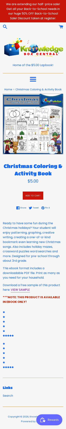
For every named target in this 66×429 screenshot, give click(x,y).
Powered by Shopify (33, 421)
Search (8, 396)
